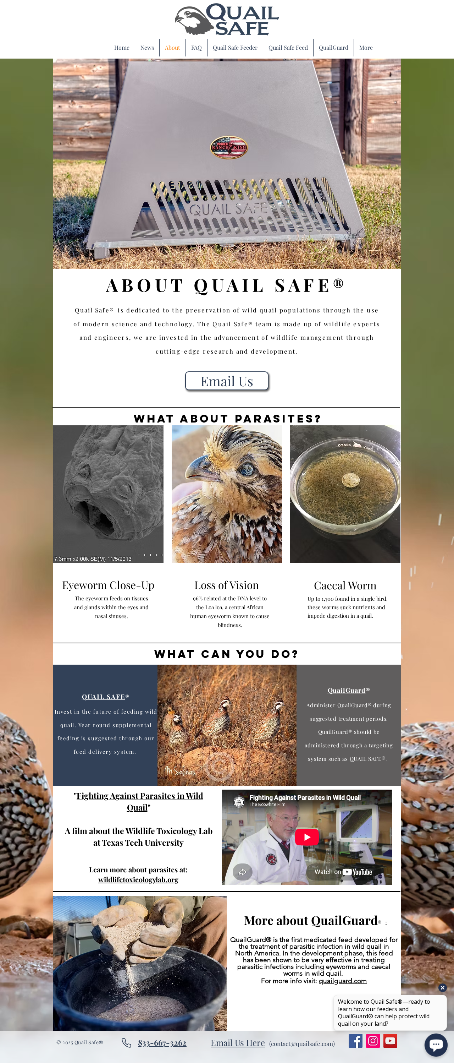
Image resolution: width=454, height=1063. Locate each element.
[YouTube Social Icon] (390, 1041)
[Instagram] (373, 1041)
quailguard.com (343, 981)
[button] (227, 164)
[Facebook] (355, 1041)
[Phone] (126, 1043)
